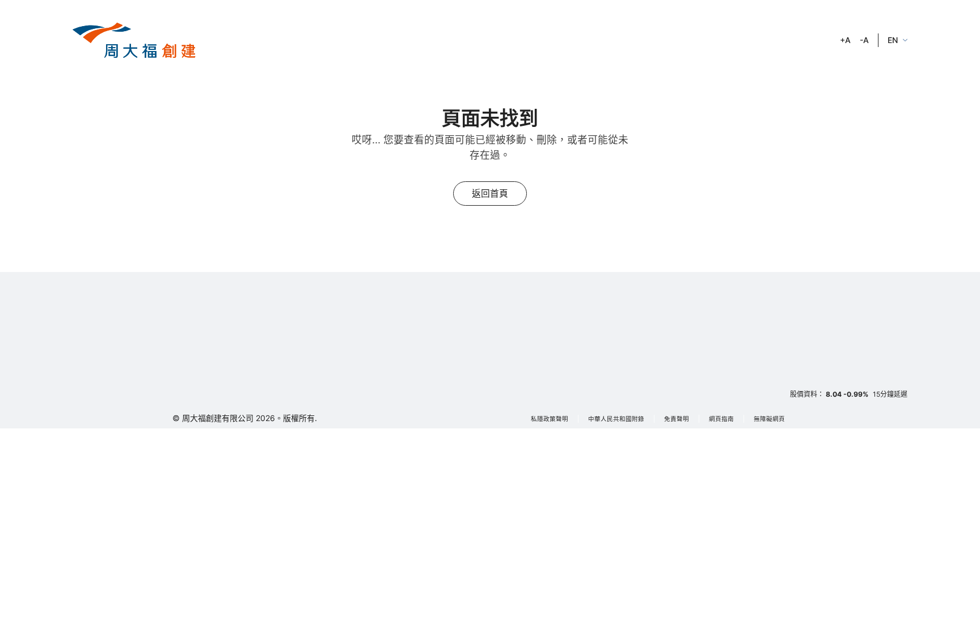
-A (864, 40)
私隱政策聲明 (549, 419)
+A (845, 40)
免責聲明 (676, 419)
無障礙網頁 (769, 419)
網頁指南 (721, 419)
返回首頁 (490, 193)
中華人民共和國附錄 (616, 419)
